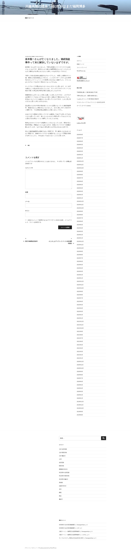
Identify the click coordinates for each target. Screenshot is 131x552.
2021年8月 (80, 335)
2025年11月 (80, 164)
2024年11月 (80, 204)
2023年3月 (80, 271)
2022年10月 (80, 288)
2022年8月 (80, 294)
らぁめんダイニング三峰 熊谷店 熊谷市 (88, 99)
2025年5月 (80, 184)
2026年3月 (80, 151)
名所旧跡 (61, 462)
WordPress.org (81, 71)
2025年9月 (80, 171)
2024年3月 (80, 231)
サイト (27, 210)
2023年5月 (80, 264)
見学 (60, 489)
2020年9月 (80, 371)
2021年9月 (80, 331)
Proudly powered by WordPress (47, 548)
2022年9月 (80, 291)
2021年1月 (80, 358)
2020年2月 (80, 395)
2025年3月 (80, 191)
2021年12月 (80, 321)
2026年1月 (80, 158)
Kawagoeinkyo (39, 56)
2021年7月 (80, 338)
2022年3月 (80, 311)
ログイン (79, 60)
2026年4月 (80, 148)
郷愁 (60, 492)
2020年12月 (80, 361)
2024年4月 (80, 228)
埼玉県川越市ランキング (83, 80)
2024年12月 (80, 201)
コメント (29, 168)
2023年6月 (80, 261)
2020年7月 (80, 378)
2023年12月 (80, 241)
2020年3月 (80, 391)
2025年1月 (80, 198)
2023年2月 (80, 274)
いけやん (84, 534)
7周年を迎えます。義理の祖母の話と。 (88, 95)
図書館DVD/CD (63, 469)
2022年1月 (80, 318)
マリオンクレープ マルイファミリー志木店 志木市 (91, 102)
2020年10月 (80, 368)
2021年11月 (80, 325)
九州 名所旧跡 (63, 449)
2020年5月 (80, 385)
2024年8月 (80, 214)
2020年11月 (80, 365)
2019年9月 (80, 411)
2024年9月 (80, 211)
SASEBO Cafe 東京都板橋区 (67, 524)
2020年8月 (80, 374)
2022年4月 (80, 308)
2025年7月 (80, 178)
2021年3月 (80, 351)
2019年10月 (80, 408)
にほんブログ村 (81, 123)
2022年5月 (80, 304)
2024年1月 (80, 238)
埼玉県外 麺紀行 (63, 479)
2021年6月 (80, 341)
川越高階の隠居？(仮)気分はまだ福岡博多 (55, 6)
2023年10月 (80, 248)
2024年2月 (80, 234)
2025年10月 (80, 168)
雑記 (29, 145)
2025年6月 (80, 181)
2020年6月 (80, 381)
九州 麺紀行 (62, 456)
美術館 (61, 482)
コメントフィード (82, 67)
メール (27, 201)
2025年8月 (80, 174)
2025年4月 (80, 188)
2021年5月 (80, 345)
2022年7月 (80, 298)
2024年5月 (80, 224)
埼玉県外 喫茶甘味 (64, 476)
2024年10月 (80, 208)
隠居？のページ (29, 18)
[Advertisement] (65, 34)
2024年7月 (80, 218)
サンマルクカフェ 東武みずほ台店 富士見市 (71, 538)
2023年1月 (80, 278)
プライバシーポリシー (31, 548)
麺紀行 (61, 499)
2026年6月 (80, 141)
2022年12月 (80, 281)
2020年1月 (80, 398)
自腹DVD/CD (62, 486)
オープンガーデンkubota (84, 105)
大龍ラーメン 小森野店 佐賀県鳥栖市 (69, 531)
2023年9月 (80, 251)
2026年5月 (80, 144)
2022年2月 (80, 314)
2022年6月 (80, 301)
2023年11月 (80, 244)
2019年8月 (80, 415)
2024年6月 (80, 221)
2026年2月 (80, 154)
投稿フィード (80, 64)
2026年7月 (80, 138)
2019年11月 (80, 405)
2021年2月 (80, 355)
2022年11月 (80, 284)
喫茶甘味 (61, 466)
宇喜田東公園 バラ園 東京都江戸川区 (87, 92)
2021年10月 (80, 328)
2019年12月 (80, 401)
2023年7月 (80, 258)
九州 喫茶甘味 (63, 452)
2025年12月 (80, 161)
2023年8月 (80, 254)
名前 (26, 192)
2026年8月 (80, 134)
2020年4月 (80, 388)
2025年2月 (80, 194)
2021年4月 (80, 348)
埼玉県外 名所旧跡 (64, 472)
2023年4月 (80, 268)
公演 (60, 459)
